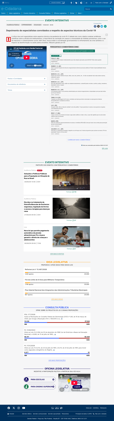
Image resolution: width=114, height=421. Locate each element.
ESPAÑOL (96, 408)
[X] (13, 408)
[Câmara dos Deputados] (53, 408)
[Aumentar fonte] (86, 3)
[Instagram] (18, 408)
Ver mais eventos (57, 254)
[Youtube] (23, 408)
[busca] (111, 9)
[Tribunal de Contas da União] (60, 408)
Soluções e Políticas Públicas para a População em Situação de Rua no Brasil (37, 176)
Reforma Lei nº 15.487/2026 (36, 269)
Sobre (3, 13)
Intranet (11, 413)
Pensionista (65, 413)
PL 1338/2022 (29, 330)
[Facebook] (9, 408)
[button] (76, 2)
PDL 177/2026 (29, 314)
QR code (105, 148)
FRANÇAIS (103, 408)
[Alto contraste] (81, 2)
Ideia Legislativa (14, 13)
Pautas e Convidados (15, 78)
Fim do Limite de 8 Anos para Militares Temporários (44, 280)
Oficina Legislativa (60, 13)
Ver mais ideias (57, 299)
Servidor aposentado (54, 413)
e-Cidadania (11, 8)
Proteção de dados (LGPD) (84, 413)
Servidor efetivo (27, 413)
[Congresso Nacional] (56, 408)
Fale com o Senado (101, 3)
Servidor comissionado (40, 413)
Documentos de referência (17, 84)
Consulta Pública (44, 13)
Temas (10, 90)
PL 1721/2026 (29, 346)
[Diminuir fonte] (91, 3)
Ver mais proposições (57, 360)
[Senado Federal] (57, 3)
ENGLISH (89, 408)
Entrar (72, 13)
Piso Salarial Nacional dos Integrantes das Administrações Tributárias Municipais (56, 290)
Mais (79, 13)
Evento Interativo (29, 13)
